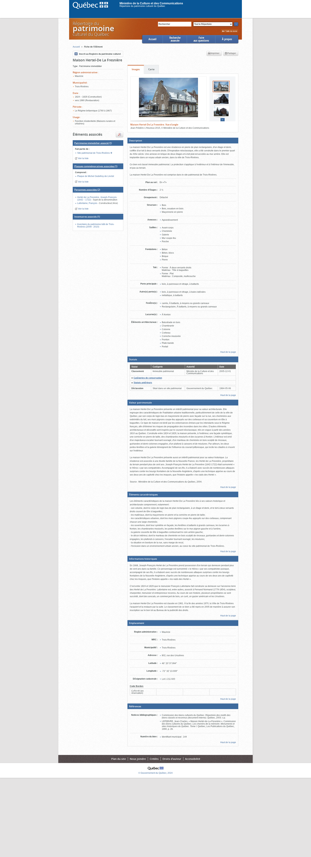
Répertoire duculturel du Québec (93, 28)
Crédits (154, 759)
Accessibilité (192, 759)
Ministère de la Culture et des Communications (151, 3)
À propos (227, 39)
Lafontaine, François (87, 203)
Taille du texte (231, 31)
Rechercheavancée (175, 39)
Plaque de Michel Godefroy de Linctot (95, 176)
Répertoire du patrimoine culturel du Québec (142, 6)
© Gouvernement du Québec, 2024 (155, 773)
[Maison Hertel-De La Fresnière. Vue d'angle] (168, 97)
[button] (182, 140)
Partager (231, 53)
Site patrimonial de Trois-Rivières (93, 153)
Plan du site (118, 759)
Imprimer (215, 53)
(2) (87, 189)
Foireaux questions (201, 39)
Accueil (152, 39)
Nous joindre (138, 759)
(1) (93, 143)
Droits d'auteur (172, 759)
